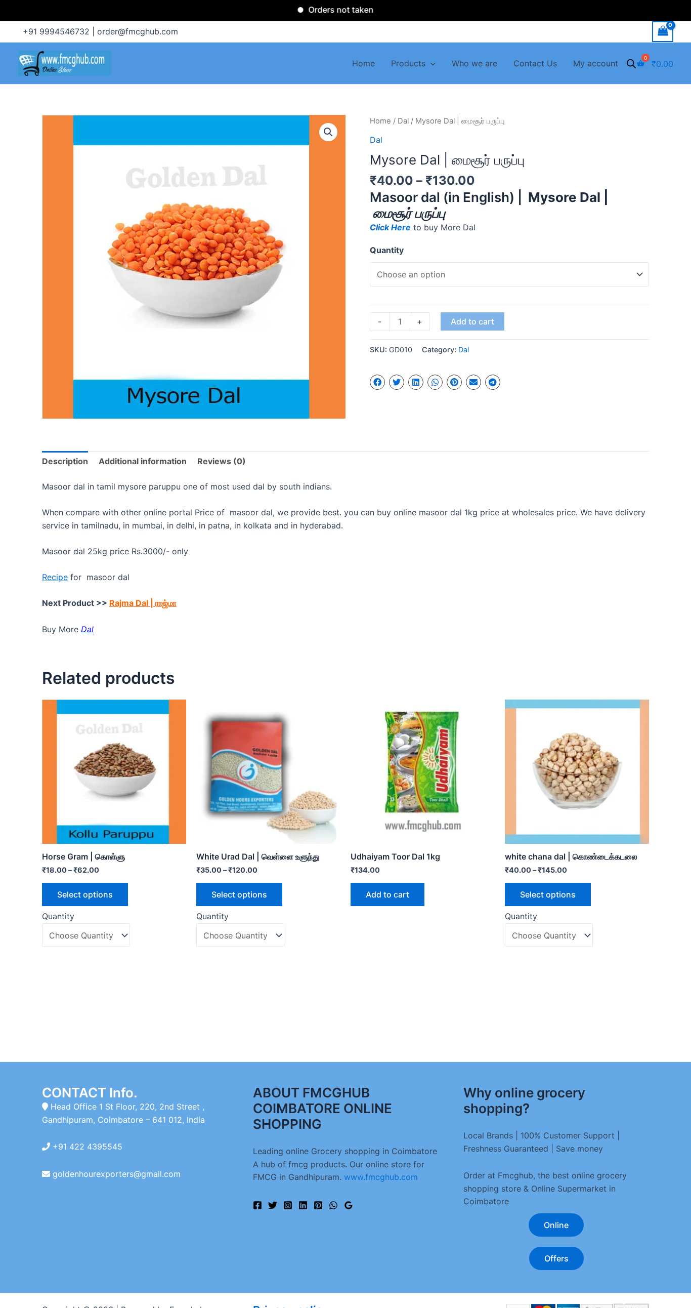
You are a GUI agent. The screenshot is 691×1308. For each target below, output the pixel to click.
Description (65, 461)
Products (408, 63)
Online (556, 1225)
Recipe (55, 577)
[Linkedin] (303, 1205)
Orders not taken (320, 10)
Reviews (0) (221, 461)
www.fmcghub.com (381, 1177)
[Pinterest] (318, 1205)
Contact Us (535, 63)
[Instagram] (287, 1205)
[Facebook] (257, 1205)
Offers (556, 1258)
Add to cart (472, 321)
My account (595, 63)
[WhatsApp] (333, 1205)
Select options (85, 894)
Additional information (143, 461)
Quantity (387, 250)
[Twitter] (272, 1205)
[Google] (348, 1205)
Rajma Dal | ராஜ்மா (143, 603)
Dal (403, 121)
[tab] (65, 461)
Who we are (474, 63)
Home (363, 63)
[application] (430, 63)
